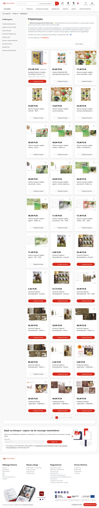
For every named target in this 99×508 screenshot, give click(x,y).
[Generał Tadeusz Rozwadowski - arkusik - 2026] (85, 241)
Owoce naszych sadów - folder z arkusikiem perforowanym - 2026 (85, 146)
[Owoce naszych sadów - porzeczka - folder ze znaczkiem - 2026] (85, 168)
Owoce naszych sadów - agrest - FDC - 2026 (36, 256)
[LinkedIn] (62, 492)
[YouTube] (68, 492)
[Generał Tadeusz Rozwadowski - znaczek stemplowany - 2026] (37, 277)
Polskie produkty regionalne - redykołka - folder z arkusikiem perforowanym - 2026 (85, 403)
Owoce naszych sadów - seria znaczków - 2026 (85, 73)
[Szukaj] (57, 3)
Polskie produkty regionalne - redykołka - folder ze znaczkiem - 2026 (60, 403)
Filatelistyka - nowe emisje (34, 468)
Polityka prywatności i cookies (59, 482)
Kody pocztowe (30, 469)
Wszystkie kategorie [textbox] (45, 3)
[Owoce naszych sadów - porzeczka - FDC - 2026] (61, 204)
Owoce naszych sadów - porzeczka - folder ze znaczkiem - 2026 (85, 183)
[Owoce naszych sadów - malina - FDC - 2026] (85, 204)
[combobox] (46, 3)
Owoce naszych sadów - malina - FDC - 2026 (85, 220)
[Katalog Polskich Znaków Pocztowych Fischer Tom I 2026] (37, 58)
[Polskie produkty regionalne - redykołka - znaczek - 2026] (85, 351)
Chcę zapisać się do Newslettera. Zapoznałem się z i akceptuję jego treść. (36, 446)
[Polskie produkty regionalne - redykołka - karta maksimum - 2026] (37, 387)
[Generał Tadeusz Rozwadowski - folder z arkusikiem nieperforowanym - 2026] (37, 351)
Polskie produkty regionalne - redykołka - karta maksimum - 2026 (36, 403)
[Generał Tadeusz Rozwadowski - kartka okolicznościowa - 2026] (61, 351)
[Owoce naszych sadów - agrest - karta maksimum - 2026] (61, 168)
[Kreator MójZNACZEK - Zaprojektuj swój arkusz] (61, 58)
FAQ (3, 473)
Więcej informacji (28, 505)
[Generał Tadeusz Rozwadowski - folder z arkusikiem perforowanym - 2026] (37, 314)
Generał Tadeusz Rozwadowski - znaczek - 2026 (61, 256)
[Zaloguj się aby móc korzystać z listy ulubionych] (45, 52)
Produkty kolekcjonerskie (9, 24)
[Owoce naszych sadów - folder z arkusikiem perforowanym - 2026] (85, 131)
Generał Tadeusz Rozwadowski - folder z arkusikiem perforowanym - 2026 (36, 329)
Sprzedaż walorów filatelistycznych (60, 477)
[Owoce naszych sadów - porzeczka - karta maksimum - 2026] (37, 168)
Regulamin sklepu (55, 468)
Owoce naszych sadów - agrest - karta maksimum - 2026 (61, 183)
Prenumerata (30, 471)
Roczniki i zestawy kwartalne (9, 40)
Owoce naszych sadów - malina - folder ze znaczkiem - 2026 (60, 146)
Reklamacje (5, 469)
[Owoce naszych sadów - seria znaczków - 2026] (85, 58)
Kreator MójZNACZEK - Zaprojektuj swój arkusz (60, 73)
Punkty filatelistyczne (8, 477)
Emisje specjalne (6, 30)
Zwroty (4, 468)
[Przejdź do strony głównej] (8, 3)
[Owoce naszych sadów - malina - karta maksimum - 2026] (37, 131)
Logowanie (77, 468)
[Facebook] (56, 492)
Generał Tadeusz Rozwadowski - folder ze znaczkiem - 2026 (85, 329)
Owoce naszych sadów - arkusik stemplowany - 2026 (85, 110)
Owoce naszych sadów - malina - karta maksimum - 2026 (36, 146)
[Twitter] (65, 492)
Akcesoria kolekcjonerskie (9, 50)
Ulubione (77, 473)
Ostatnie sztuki (6, 37)
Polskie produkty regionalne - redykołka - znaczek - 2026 (85, 366)
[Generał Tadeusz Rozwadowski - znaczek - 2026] (61, 241)
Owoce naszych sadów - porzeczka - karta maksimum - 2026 (36, 183)
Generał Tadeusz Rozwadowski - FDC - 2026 (86, 293)
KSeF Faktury (6, 471)
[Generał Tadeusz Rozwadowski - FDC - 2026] (85, 277)
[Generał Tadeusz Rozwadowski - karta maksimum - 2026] (61, 314)
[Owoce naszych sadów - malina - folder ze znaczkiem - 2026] (61, 131)
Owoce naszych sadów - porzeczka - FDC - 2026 (60, 220)
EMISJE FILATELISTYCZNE (9, 27)
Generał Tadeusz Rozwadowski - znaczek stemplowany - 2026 (36, 293)
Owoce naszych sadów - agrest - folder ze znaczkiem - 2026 (36, 220)
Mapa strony (93, 500)
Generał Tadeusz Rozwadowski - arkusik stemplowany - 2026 (60, 293)
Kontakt (4, 479)
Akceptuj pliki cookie (90, 504)
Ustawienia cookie (77, 504)
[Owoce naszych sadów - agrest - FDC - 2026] (37, 241)
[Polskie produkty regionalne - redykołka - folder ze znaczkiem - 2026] (61, 387)
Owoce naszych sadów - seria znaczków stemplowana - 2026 (60, 110)
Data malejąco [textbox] (79, 44)
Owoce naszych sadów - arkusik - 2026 (36, 110)
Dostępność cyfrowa (56, 480)
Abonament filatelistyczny (9, 34)
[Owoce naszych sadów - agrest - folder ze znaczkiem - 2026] (37, 204)
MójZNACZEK (6, 47)
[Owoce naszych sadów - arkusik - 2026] (37, 94)
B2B (3, 475)
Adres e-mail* (7, 439)
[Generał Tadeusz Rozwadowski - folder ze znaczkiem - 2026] (85, 314)
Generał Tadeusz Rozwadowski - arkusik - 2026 (85, 256)
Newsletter (53, 479)
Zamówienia (78, 471)
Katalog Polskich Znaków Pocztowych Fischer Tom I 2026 (37, 73)
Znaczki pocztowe (7, 44)
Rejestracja (77, 469)
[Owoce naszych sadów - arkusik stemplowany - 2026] (85, 94)
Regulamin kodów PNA (57, 469)
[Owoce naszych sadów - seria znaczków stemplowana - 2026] (61, 94)
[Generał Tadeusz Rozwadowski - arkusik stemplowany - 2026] (61, 277)
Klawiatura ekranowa (85, 500)
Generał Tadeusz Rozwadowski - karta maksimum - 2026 (59, 329)
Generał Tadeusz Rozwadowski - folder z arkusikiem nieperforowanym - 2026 (37, 366)
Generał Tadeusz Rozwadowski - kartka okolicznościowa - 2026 (60, 366)
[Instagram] (59, 492)
